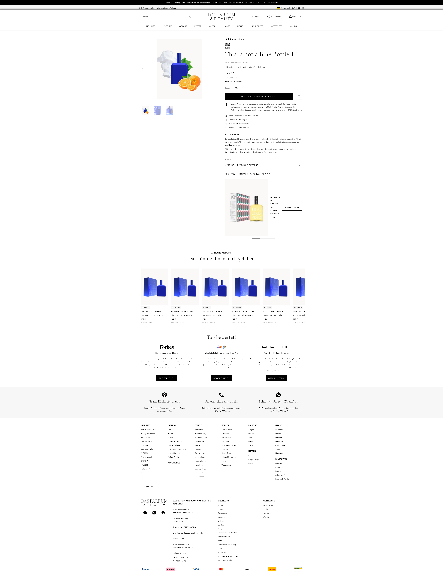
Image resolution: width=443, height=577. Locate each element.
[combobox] (167, 16)
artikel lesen (167, 378)
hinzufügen (292, 207)
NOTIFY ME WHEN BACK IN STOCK (259, 96)
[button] (216, 69)
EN (303, 8)
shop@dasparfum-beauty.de (191, 533)
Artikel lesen (276, 378)
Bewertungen (221, 378)
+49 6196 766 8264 (188, 527)
